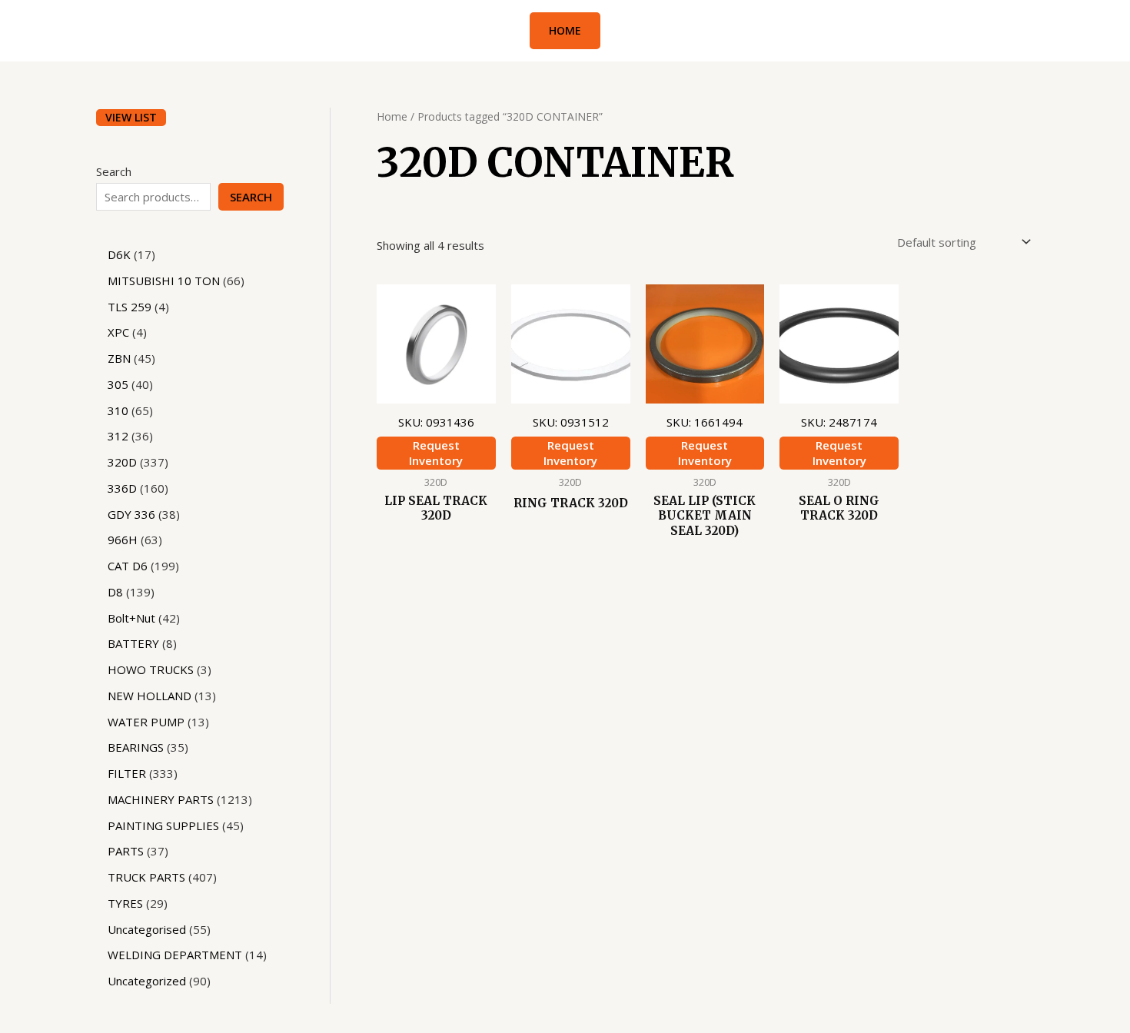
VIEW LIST (131, 117)
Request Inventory (436, 452)
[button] (565, 30)
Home (392, 116)
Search (113, 171)
